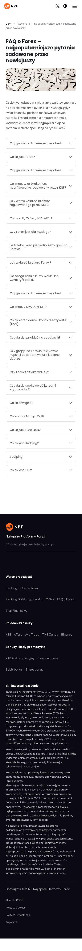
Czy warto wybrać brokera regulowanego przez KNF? (30, 203)
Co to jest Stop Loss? (25, 430)
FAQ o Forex (65, 599)
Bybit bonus (14, 669)
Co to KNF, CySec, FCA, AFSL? (31, 218)
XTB (8, 634)
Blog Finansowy (16, 611)
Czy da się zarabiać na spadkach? (35, 337)
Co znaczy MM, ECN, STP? (28, 307)
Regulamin (12, 922)
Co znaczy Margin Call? (27, 416)
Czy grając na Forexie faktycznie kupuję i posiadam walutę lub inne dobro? (35, 355)
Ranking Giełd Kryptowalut (24, 599)
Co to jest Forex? (22, 157)
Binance (66, 634)
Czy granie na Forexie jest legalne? (35, 143)
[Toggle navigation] (74, 6)
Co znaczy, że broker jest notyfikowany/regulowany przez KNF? (38, 185)
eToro (18, 634)
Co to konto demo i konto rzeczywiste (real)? (38, 322)
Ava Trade (32, 634)
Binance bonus (48, 658)
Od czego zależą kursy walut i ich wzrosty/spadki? (34, 278)
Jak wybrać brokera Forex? (30, 262)
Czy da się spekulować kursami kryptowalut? (33, 387)
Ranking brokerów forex (22, 588)
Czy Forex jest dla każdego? (30, 232)
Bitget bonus (34, 669)
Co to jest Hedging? (24, 443)
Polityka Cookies (16, 907)
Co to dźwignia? (21, 403)
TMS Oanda (50, 634)
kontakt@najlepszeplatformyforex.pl (32, 544)
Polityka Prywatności (18, 915)
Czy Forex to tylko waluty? (29, 372)
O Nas (50, 599)
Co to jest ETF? (21, 470)
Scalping (16, 456)
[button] (65, 6)
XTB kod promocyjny (20, 658)
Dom (8, 23)
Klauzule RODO (15, 900)
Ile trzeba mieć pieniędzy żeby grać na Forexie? (39, 247)
